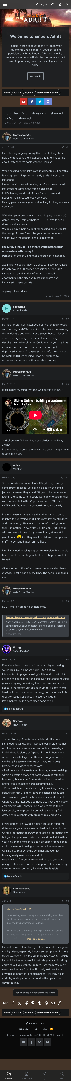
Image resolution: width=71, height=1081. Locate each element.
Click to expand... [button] (36, 938)
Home (44, 1028)
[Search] (67, 4)
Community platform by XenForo (35, 1035)
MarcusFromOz (15, 123)
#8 (67, 901)
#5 (67, 601)
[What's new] (60, 4)
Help (35, 1028)
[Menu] (5, 4)
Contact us (23, 1028)
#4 (67, 477)
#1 (67, 147)
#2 (67, 319)
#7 (67, 733)
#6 (67, 659)
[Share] (62, 147)
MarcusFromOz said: (17, 909)
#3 (67, 384)
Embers (33, 1023)
